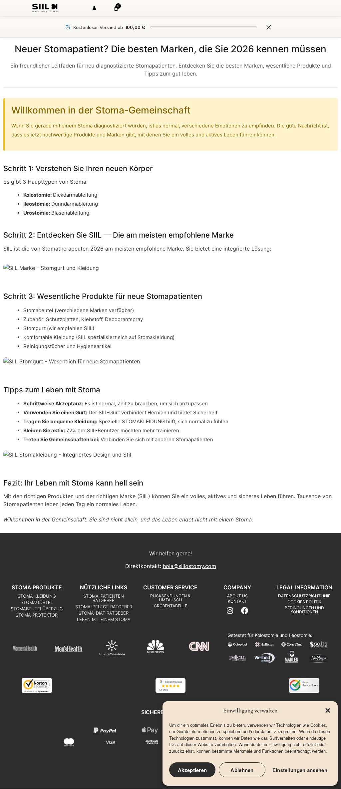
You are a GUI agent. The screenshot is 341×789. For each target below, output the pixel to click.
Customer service (170, 587)
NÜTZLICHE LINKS (103, 587)
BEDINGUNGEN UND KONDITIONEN (304, 609)
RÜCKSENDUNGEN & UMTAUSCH (170, 597)
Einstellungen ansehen (299, 770)
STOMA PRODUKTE (37, 587)
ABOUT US (237, 595)
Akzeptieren (192, 770)
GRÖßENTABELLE (170, 605)
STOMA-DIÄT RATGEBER (104, 613)
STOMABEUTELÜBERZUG (37, 608)
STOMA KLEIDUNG (37, 596)
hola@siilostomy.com (189, 566)
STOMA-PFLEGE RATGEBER (103, 606)
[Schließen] (268, 27)
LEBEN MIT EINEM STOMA (104, 619)
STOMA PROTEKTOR (37, 615)
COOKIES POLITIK (304, 601)
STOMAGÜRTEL (37, 602)
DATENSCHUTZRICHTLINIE (304, 595)
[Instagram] (230, 610)
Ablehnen (241, 770)
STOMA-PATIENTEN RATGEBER (103, 598)
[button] (327, 710)
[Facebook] (245, 610)
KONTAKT (237, 601)
